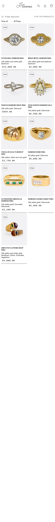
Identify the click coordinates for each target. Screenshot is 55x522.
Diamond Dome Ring (36, 152)
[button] (3, 6)
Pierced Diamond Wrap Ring (13, 105)
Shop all (4, 21)
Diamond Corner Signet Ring (40, 199)
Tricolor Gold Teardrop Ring (12, 153)
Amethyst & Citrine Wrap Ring (12, 249)
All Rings (17, 21)
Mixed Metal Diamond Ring (39, 58)
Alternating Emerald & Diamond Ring (11, 200)
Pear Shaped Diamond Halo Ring (40, 106)
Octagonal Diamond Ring (12, 58)
